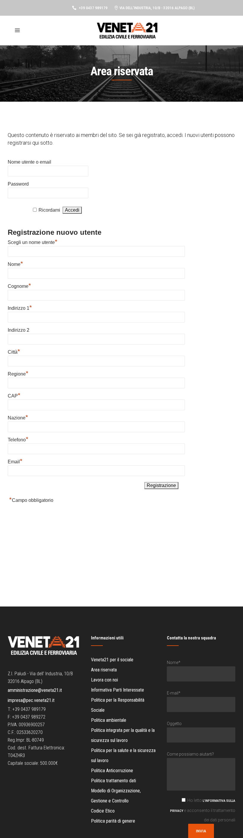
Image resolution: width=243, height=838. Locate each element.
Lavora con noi (104, 680)
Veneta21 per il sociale (112, 660)
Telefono (18, 439)
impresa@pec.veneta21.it (31, 700)
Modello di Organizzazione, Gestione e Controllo (116, 796)
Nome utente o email (29, 162)
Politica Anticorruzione (112, 770)
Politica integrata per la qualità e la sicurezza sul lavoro (123, 735)
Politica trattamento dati (113, 780)
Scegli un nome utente (32, 242)
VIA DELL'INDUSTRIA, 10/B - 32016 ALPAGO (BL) (157, 8)
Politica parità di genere (113, 821)
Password (18, 183)
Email (15, 461)
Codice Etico (103, 811)
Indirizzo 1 (20, 308)
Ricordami (49, 210)
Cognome (19, 286)
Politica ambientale (108, 720)
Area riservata (104, 670)
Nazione (18, 417)
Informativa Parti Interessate (117, 690)
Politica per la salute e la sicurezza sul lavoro (123, 755)
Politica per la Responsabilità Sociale (117, 705)
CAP (14, 395)
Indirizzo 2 (18, 330)
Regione (18, 373)
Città (14, 352)
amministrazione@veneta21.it (35, 690)
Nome (15, 264)
